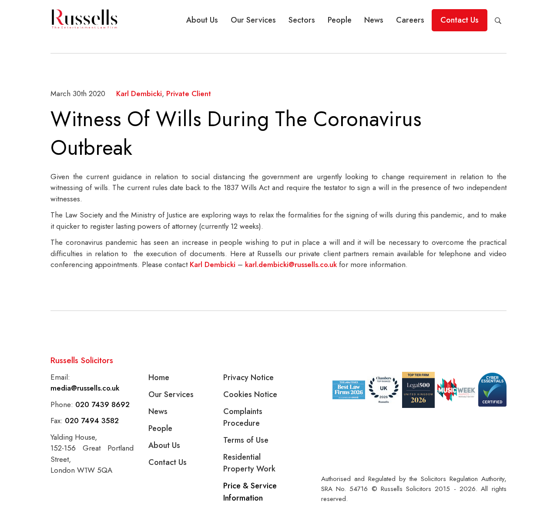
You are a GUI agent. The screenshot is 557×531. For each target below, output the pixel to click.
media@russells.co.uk (84, 388)
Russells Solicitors (81, 360)
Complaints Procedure (242, 417)
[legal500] (418, 390)
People (340, 20)
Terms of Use (245, 440)
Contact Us (459, 20)
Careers (410, 20)
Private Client (188, 93)
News (373, 20)
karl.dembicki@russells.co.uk (291, 264)
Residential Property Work (249, 462)
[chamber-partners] (383, 390)
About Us (202, 20)
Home (158, 377)
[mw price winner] (348, 390)
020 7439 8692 (102, 404)
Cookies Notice (250, 394)
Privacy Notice (248, 377)
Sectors (302, 20)
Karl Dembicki (139, 93)
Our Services (253, 20)
